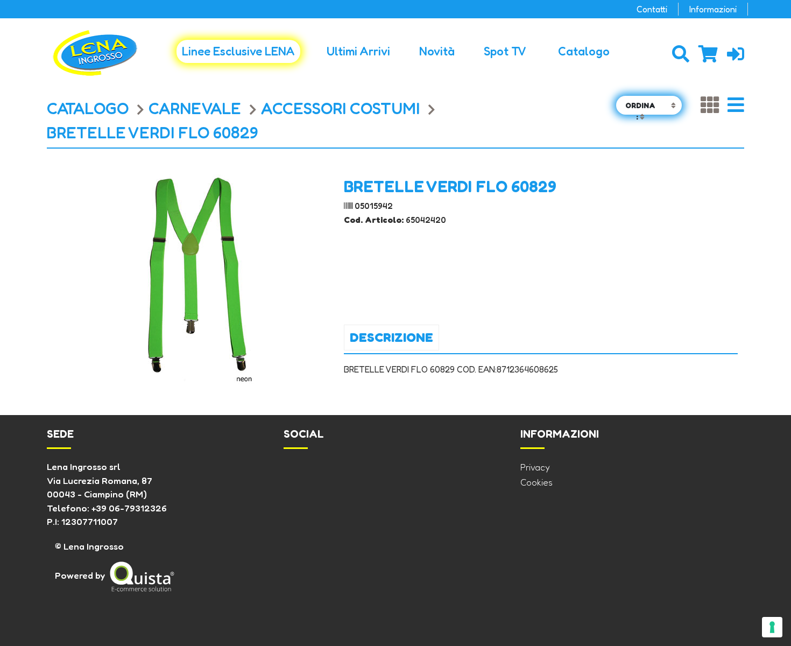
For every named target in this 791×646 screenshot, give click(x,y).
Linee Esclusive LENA (238, 51)
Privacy (535, 467)
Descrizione (391, 337)
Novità (437, 51)
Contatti (652, 9)
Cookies (536, 482)
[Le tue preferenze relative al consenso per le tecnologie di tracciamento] (772, 627)
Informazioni (713, 9)
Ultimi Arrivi (358, 51)
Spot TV (505, 51)
